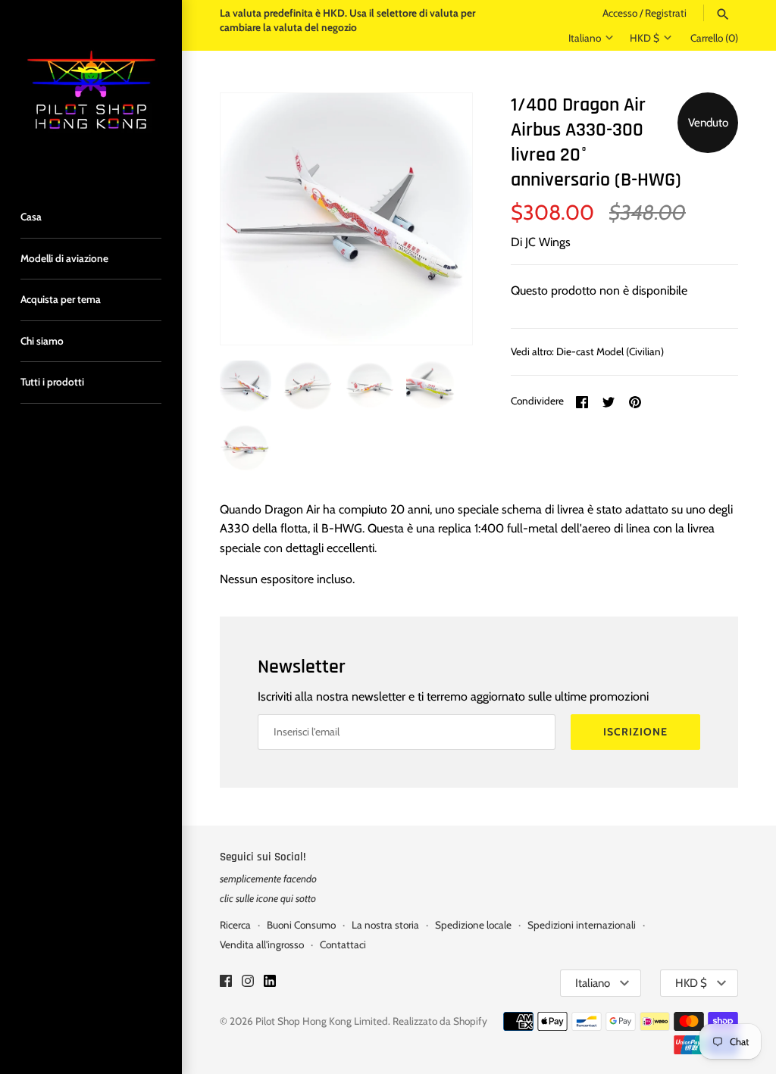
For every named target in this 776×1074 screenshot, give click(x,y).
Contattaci (343, 944)
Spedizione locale (473, 925)
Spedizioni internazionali (581, 925)
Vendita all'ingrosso (262, 944)
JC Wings (548, 242)
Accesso (619, 13)
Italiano (584, 38)
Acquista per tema (60, 299)
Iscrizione (635, 731)
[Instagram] (248, 983)
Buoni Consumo (301, 925)
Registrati (666, 13)
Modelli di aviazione (64, 258)
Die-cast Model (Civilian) (610, 351)
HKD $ (644, 38)
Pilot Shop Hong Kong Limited (321, 1021)
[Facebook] (226, 983)
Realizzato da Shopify (440, 1021)
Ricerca (235, 925)
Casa (31, 217)
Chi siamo (42, 341)
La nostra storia (385, 925)
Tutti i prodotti (52, 382)
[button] (440, 219)
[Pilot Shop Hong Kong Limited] (91, 91)
